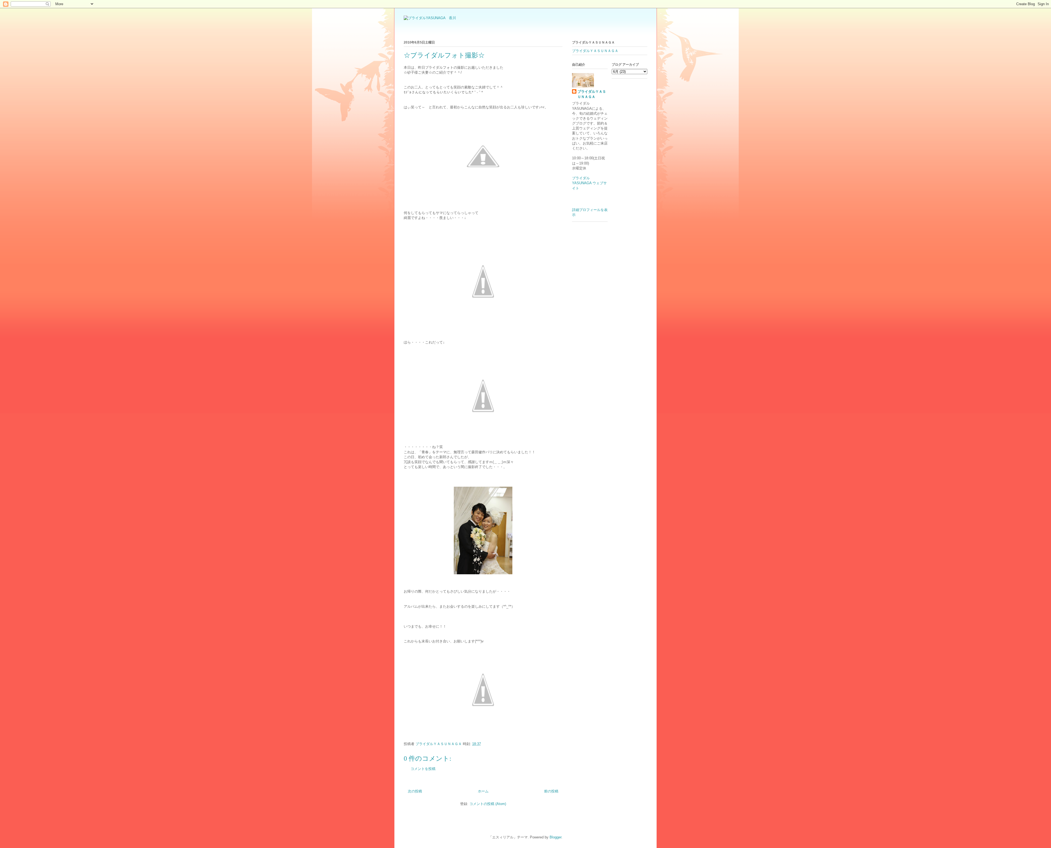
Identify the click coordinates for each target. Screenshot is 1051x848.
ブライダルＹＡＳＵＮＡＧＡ (595, 51)
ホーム (483, 791)
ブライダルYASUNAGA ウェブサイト (589, 183)
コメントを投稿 (423, 769)
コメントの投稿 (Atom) (487, 804)
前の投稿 (551, 791)
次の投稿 (415, 791)
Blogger (555, 837)
